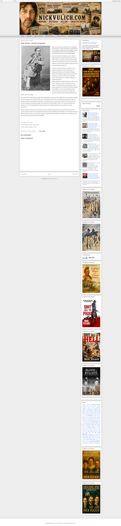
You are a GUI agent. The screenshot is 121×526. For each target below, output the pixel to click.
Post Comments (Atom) (52, 178)
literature (98, 426)
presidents (98, 434)
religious (87, 435)
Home (22, 36)
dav (99, 415)
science (89, 436)
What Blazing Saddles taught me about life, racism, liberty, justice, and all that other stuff (94, 125)
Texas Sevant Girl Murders (74, 36)
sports (90, 438)
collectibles (94, 415)
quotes (83, 435)
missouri (96, 427)
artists (96, 408)
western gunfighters (96, 440)
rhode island (92, 435)
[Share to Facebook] (43, 131)
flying (91, 419)
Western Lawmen (50, 36)
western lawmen (85, 441)
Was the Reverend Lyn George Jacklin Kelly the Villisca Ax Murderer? (93, 114)
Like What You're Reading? (89, 43)
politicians (90, 434)
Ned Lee (96, 431)
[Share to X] (42, 131)
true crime (89, 439)
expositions (84, 419)
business (88, 413)
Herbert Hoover (89, 422)
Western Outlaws (39, 36)
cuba (98, 415)
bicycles (90, 410)
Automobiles (89, 409)
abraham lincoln (86, 404)
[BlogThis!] (40, 131)
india (94, 422)
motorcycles (95, 428)
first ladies (88, 419)
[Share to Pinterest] (44, 131)
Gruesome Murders (93, 421)
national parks (84, 431)
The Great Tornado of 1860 (94, 153)
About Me (29, 36)
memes (89, 427)
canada (95, 413)
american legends (91, 407)
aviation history (96, 409)
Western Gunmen (61, 36)
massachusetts (85, 427)
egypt (83, 418)
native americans (91, 431)
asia (99, 408)
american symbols (90, 408)
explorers (98, 418)
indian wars (97, 422)
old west (97, 432)
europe (94, 418)
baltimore (83, 410)
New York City (89, 432)
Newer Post (24, 174)
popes (94, 434)
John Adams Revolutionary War (91, 424)
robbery (96, 435)
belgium (87, 410)
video (94, 439)
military (93, 427)
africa (91, 406)
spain (96, 436)
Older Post (75, 174)
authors (84, 409)
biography (95, 411)
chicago (98, 413)
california (92, 413)
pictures (85, 434)
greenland (87, 421)
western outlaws (93, 442)
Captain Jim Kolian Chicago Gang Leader (93, 135)
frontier (89, 420)
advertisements (85, 406)
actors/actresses (95, 404)
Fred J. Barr (98, 419)
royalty (86, 436)
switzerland (84, 439)
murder (84, 429)
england (90, 418)
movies (99, 428)
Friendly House (85, 420)
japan (83, 424)
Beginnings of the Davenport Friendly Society (94, 144)
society (93, 436)
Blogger (73, 523)
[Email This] (39, 131)
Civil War (90, 415)
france (94, 419)
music (87, 429)
